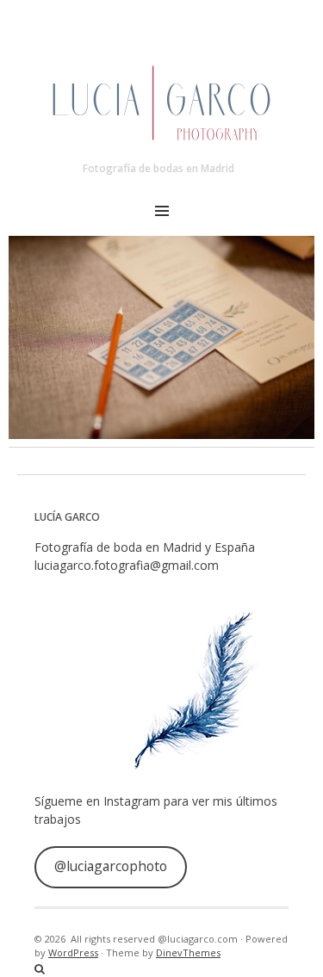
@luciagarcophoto (110, 865)
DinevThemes (188, 952)
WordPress (73, 952)
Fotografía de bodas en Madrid (158, 168)
